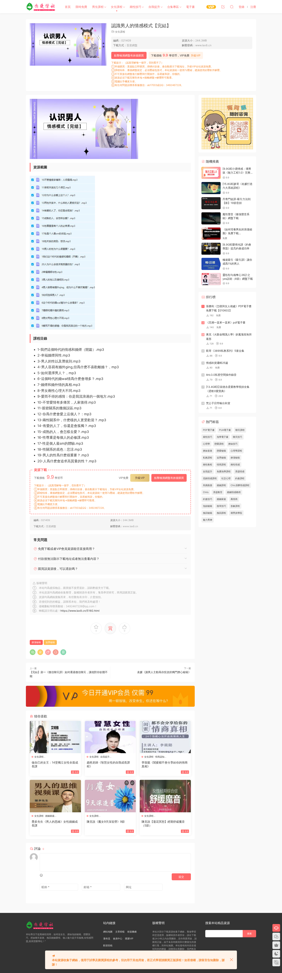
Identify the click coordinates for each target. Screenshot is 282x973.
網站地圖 (107, 931)
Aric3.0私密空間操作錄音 (221, 374)
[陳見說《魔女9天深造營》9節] (110, 796)
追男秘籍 (50, 642)
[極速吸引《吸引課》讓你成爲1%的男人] (211, 264)
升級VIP (195, 55)
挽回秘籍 (207, 512)
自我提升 (154, 7)
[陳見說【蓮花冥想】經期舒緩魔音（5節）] (165, 796)
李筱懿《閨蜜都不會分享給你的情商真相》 (165, 764)
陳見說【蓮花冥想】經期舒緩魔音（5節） (163, 823)
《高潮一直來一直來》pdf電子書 (225, 322)
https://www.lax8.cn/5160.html (79, 610)
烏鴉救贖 (207, 485)
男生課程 (98, 7)
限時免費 (81, 7)
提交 (181, 876)
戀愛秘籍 (221, 450)
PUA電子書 (225, 430)
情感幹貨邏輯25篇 (217, 362)
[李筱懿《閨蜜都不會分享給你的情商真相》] (165, 737)
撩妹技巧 (232, 443)
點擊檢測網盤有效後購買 (129, 55)
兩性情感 (235, 464)
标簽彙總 (132, 931)
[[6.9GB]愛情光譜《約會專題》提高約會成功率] (211, 249)
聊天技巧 (237, 436)
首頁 (68, 7)
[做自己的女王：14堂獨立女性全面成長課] (55, 737)
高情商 (234, 499)
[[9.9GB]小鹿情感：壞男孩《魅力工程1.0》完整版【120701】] (211, 173)
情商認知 (159, 756)
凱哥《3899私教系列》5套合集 (225, 350)
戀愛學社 (41, 6)
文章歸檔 (120, 931)
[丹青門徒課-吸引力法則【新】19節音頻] (211, 203)
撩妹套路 (207, 450)
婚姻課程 (221, 485)
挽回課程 (221, 512)
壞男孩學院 (236, 512)
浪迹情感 (239, 471)
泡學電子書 (222, 436)
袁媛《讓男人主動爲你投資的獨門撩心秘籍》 (164, 672)
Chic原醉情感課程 (240, 485)
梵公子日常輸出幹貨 (218, 403)
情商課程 (221, 464)
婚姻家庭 (49, 815)
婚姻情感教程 (234, 492)
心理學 (206, 443)
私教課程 (207, 457)
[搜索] (232, 7)
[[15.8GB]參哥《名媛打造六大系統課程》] (211, 188)
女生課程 (116, 7)
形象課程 (235, 506)
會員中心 (117, 938)
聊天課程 (240, 430)
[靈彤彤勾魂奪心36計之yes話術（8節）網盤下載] (211, 279)
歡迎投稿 (107, 945)
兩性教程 (207, 464)
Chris (206, 492)
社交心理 (226, 478)
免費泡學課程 (224, 471)
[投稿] (223, 7)
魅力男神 (207, 519)
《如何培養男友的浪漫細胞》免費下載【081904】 (237, 233)
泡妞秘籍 (207, 506)
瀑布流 (106, 938)
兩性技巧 (135, 7)
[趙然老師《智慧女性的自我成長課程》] (110, 737)
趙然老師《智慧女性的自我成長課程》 (108, 764)
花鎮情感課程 (210, 478)
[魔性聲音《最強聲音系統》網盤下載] (211, 218)
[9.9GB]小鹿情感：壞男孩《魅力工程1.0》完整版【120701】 (238, 172)
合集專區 (173, 7)
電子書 (190, 7)
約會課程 (239, 478)
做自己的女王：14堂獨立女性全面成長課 (55, 764)
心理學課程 (236, 450)
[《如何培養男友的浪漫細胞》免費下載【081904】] (211, 234)
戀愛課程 (219, 443)
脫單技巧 (221, 506)
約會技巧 (207, 499)
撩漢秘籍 (36, 642)
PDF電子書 (208, 430)
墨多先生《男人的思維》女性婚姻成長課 (55, 823)
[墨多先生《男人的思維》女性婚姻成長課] (55, 796)
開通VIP (129, 938)
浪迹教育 (217, 492)
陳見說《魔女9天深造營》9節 (106, 821)
